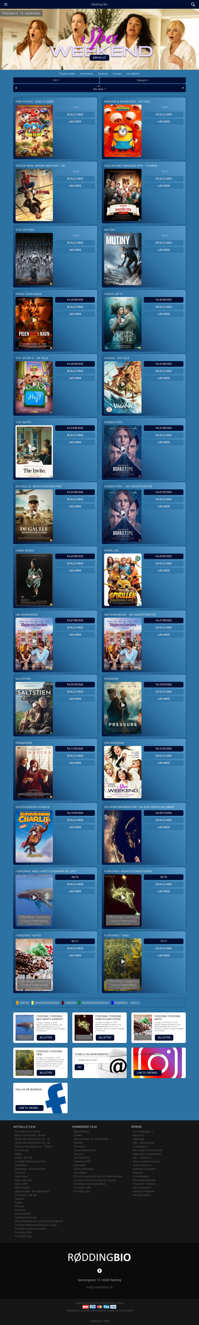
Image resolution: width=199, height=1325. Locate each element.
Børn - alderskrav (142, 1157)
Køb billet (99, 57)
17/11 (163, 941)
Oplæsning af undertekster (147, 1154)
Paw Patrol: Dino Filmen (27, 1131)
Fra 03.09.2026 (75, 684)
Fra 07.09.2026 (164, 492)
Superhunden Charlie (26, 1217)
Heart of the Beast (84, 1168)
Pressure (19, 1206)
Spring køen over (142, 1165)
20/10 (163, 877)
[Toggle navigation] (193, 4)
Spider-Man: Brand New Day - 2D (32, 1139)
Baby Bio (138, 1172)
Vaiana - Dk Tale (23, 1157)
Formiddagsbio (141, 1176)
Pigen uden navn (23, 1180)
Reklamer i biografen (144, 1168)
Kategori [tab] (141, 80)
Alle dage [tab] (98, 88)
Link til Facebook (30, 1107)
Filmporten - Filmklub (144, 1183)
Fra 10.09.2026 (164, 684)
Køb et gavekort (142, 1187)
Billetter (46, 1037)
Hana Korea (21, 1176)
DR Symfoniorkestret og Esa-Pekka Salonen (39, 1221)
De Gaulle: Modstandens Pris (30, 1161)
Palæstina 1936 (82, 1161)
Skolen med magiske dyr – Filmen (33, 1146)
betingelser (95, 1302)
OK (79, 1067)
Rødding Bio (99, 4)
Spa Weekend (22, 1213)
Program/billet (67, 73)
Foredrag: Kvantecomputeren (31, 1228)
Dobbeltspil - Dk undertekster (30, 1168)
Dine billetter (133, 73)
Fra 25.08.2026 (75, 556)
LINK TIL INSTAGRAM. (149, 1072)
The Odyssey (22, 1150)
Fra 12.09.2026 (164, 748)
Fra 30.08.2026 (75, 363)
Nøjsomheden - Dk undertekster (32, 1191)
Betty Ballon (80, 1172)
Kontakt (117, 73)
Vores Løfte (21, 1183)
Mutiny (18, 1154)
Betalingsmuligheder (144, 1191)
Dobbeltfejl (80, 1165)
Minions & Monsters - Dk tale (30, 1135)
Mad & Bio (138, 1135)
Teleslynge (138, 1139)
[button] (8, 60)
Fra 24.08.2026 (75, 428)
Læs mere (75, 121)
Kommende (86, 73)
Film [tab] (55, 80)
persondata (107, 1302)
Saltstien (19, 1198)
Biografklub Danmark (144, 1180)
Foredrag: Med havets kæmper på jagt (36, 1225)
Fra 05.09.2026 (164, 556)
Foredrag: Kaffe (23, 1232)
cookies (119, 1302)
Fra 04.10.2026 (164, 812)
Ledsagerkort (140, 1146)
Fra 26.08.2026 (75, 299)
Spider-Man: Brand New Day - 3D (32, 1142)
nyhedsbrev (82, 1302)
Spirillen (19, 1202)
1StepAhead (125, 1310)
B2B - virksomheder (143, 1142)
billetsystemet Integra (103, 1310)
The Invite (20, 1172)
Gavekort (103, 73)
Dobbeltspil (21, 1165)
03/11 (75, 941)
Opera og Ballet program (146, 1161)
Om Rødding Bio (142, 1131)
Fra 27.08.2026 (75, 620)
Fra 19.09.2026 (75, 812)
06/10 (75, 877)
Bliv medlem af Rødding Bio (148, 1150)
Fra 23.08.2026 (164, 363)
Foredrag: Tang (23, 1236)
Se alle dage (75, 114)
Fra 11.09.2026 (75, 748)
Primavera (20, 1210)
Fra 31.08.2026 (164, 620)
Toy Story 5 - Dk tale (26, 1195)
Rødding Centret (141, 1195)
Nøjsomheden (22, 1187)
